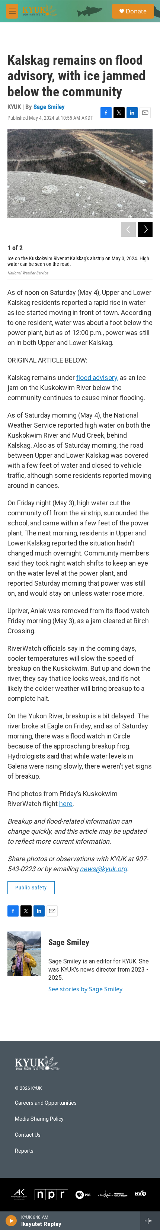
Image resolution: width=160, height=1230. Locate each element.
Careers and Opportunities (46, 1103)
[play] (11, 1220)
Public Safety (31, 888)
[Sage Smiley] (24, 953)
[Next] (145, 229)
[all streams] (150, 1220)
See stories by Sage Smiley (85, 989)
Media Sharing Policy (39, 1119)
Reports (24, 1151)
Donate (136, 11)
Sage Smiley (49, 106)
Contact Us (28, 1135)
